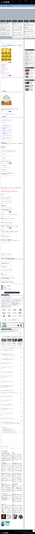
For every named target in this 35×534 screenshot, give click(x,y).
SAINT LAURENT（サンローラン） (12, 331)
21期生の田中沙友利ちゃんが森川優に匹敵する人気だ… (17, 512)
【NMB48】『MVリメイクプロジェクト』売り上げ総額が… (17, 486)
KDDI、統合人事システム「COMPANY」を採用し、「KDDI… (6, 512)
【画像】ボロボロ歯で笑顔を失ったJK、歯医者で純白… (6, 480)
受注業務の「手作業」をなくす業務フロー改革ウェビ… (6, 509)
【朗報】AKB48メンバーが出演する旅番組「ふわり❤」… (17, 505)
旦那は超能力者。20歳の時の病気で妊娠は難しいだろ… (6, 307)
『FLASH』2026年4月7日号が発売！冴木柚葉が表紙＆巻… (17, 509)
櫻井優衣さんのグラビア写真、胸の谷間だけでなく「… (6, 474)
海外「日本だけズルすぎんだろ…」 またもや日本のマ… (17, 469)
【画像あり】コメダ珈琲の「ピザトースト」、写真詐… (17, 37)
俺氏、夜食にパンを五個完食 (4, 497)
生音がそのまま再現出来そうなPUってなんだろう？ (5, 32)
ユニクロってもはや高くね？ (26, 23)
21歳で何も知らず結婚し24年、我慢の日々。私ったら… (29, 25)
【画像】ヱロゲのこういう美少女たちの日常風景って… (17, 28)
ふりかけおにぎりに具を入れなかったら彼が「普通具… (17, 496)
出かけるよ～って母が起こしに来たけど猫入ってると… (5, 31)
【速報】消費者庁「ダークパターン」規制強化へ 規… (17, 36)
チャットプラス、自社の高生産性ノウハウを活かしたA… (6, 507)
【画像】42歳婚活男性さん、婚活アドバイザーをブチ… (6, 464)
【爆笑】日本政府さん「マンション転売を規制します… (17, 481)
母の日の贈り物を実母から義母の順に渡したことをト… (6, 300)
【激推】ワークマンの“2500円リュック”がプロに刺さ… (6, 486)
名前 (1, 439)
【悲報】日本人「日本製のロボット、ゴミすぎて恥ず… (6, 479)
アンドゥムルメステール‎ (4, 332)
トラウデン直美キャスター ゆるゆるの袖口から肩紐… (17, 465)
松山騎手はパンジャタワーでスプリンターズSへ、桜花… (29, 33)
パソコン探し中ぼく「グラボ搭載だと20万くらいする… (17, 33)
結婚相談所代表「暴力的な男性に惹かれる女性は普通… (29, 32)
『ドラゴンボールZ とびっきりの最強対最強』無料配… (6, 476)
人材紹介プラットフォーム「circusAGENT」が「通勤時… (6, 510)
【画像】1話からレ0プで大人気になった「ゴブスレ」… (5, 24)
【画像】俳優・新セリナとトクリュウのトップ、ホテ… (29, 28)
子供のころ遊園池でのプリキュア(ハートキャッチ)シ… (7, 303)
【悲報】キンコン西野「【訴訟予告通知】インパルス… (17, 478)
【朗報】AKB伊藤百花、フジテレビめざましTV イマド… (17, 510)
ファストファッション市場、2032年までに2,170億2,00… (17, 489)
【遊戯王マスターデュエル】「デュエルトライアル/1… (29, 24)
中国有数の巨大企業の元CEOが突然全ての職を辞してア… (17, 464)
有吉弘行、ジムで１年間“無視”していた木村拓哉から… (29, 37)
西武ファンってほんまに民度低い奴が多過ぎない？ (6, 488)
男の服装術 (4, 287)
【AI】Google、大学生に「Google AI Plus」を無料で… (7, 505)
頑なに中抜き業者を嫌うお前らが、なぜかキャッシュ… (5, 35)
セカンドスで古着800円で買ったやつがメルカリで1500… (17, 301)
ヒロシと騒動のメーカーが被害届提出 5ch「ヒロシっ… (17, 502)
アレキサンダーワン (19, 331)
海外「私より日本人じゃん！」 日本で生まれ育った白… (6, 471)
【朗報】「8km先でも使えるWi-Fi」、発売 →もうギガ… (7, 465)
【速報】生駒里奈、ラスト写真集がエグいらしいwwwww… (17, 23)
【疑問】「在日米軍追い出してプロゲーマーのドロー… (17, 25)
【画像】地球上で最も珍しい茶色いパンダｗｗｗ (6, 498)
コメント (2, 433)
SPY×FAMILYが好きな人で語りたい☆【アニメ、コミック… (17, 476)
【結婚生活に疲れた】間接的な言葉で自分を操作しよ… (6, 302)
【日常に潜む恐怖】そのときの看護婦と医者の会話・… (6, 489)
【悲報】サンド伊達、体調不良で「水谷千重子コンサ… (29, 30)
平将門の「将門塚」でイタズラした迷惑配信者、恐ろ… (17, 479)
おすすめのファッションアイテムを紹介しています (12, 292)
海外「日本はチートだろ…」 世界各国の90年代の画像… (6, 469)
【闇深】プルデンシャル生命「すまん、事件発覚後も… (17, 27)
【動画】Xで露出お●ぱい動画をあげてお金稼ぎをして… (5, 26)
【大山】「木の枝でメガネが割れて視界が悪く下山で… (6, 491)
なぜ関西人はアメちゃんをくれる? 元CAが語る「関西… (17, 500)
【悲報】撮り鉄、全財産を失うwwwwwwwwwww (5, 27)
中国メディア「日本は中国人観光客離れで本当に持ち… (17, 471)
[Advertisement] (17, 14)
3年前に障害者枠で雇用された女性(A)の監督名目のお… (7, 305)
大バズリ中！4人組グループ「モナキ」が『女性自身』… (17, 507)
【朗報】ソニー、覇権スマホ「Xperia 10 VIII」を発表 (17, 34)
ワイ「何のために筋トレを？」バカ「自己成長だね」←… (6, 467)
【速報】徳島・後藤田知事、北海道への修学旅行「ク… (17, 30)
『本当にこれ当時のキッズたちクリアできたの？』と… (29, 35)
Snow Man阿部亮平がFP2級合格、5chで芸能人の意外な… (17, 495)
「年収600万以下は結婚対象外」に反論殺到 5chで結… (17, 498)
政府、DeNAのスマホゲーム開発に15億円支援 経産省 (17, 490)
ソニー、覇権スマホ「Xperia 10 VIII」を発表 (4, 33)
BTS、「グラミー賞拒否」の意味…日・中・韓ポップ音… (17, 467)
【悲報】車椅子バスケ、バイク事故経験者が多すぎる (17, 474)
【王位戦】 (13, 453)
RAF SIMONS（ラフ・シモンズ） (5, 331)
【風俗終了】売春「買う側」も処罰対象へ (4, 23)
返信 (21, 352)
